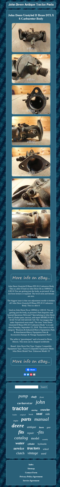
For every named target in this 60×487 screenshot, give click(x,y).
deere (18, 426)
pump (23, 396)
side (47, 413)
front (42, 397)
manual (41, 419)
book (31, 414)
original (23, 415)
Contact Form (31, 472)
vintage (33, 453)
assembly (45, 439)
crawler (45, 409)
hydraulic (42, 444)
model (35, 438)
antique (31, 427)
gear (49, 427)
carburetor (25, 403)
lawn (41, 427)
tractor (20, 408)
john (40, 402)
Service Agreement (31, 480)
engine (15, 421)
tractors (33, 448)
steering (34, 410)
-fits (40, 432)
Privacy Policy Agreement (31, 476)
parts (26, 419)
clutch (20, 453)
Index (31, 464)
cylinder (31, 444)
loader (14, 415)
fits (21, 431)
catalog (21, 437)
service (19, 448)
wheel (46, 449)
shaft (34, 396)
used (43, 453)
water (20, 443)
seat (39, 413)
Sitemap (31, 468)
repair (30, 433)
